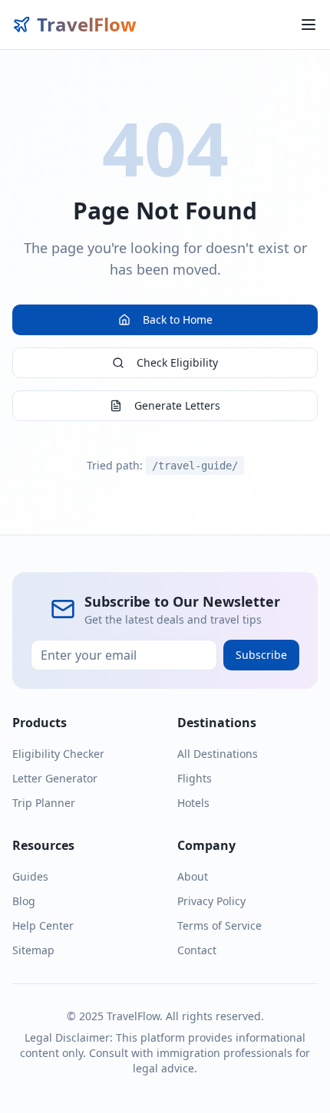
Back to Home (178, 319)
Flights (194, 778)
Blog (23, 901)
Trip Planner (43, 802)
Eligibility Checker (58, 753)
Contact (196, 950)
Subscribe (261, 654)
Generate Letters (177, 405)
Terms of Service (219, 925)
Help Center (43, 925)
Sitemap (33, 950)
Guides (30, 876)
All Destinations (217, 753)
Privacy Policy (211, 901)
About (192, 876)
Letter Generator (54, 778)
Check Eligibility (177, 362)
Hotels (193, 802)
